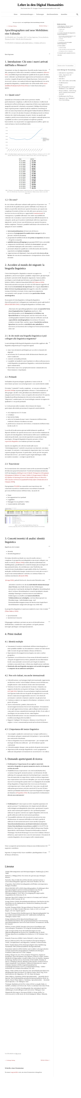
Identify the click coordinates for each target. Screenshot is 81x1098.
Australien (62, 78)
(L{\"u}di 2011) (12, 691)
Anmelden (64, 14)
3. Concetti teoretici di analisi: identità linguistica (64, 43)
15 (49, 546)
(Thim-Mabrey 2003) (11, 611)
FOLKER (17, 486)
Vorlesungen (40, 14)
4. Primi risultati (13, 634)
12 (49, 445)
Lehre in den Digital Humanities (41, 5)
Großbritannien (63, 83)
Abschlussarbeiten (52, 14)
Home (15, 14)
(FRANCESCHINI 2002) (12, 304)
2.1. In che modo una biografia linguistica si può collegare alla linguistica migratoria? (67, 37)
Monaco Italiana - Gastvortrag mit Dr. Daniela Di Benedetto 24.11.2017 (67, 92)
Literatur (9, 866)
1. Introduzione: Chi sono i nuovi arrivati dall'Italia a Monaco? (65, 26)
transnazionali (38, 213)
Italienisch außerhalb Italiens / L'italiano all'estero (30, 43)
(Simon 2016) (20, 562)
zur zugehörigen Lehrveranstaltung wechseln (33, 22)
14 (49, 485)
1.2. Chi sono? (11, 199)
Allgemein (18, 1053)
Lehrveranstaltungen (26, 14)
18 (49, 608)
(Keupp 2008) (9, 580)
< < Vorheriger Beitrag (11, 26)
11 (49, 429)
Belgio (60, 85)
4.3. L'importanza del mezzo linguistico (22, 729)
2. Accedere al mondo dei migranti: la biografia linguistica (66, 33)
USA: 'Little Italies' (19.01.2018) (67, 80)
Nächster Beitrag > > (43, 25)
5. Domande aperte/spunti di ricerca (23, 758)
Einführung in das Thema (66, 96)
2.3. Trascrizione (12, 464)
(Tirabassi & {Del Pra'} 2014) (19, 86)
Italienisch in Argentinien (66, 73)
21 (49, 851)
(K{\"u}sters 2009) (38, 282)
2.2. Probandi (10, 377)
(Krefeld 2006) (9, 390)
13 (49, 467)
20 (49, 845)
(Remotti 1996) (23, 576)
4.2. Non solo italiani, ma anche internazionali (25, 675)
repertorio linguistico (12, 441)
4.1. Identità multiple (14, 641)
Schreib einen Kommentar (23, 39)
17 (49, 579)
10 (49, 405)
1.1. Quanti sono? (12, 95)
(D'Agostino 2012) (21, 793)
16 (49, 557)
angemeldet (14, 1072)
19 (49, 621)
